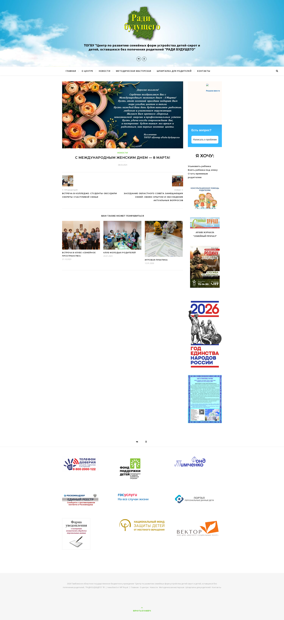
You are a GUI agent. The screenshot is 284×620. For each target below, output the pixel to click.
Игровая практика (156, 260)
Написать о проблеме (205, 139)
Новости (104, 71)
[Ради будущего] (142, 29)
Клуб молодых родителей (119, 252)
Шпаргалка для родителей (174, 71)
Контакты (203, 71)
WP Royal (124, 587)
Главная (71, 71)
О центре (87, 71)
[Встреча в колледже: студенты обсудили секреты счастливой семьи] (67, 180)
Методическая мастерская (133, 71)
